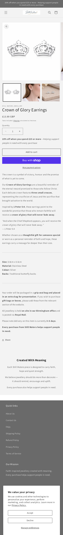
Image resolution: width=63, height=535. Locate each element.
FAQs (8, 427)
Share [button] (8, 339)
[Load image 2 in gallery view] (31, 93)
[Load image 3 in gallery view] (51, 93)
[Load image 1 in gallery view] (12, 93)
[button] (6, 12)
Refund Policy (12, 440)
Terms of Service (13, 453)
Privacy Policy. (19, 505)
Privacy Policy (12, 447)
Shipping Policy (13, 433)
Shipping (16, 121)
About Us (10, 413)
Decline (30, 520)
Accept (30, 512)
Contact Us (11, 420)
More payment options (32, 167)
